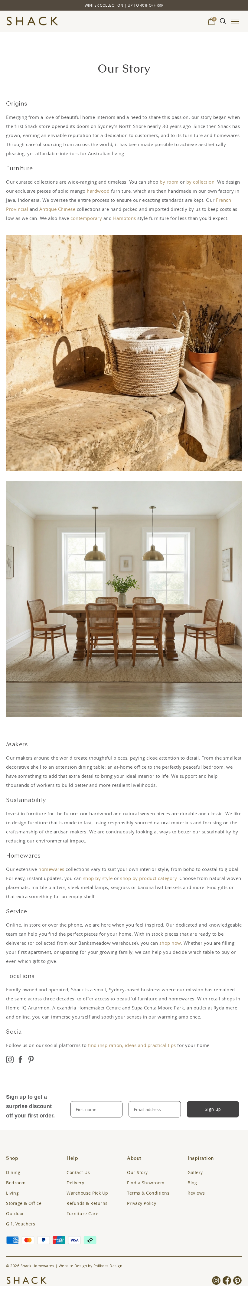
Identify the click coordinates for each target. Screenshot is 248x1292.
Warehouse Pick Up (87, 1193)
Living (12, 1193)
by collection (200, 182)
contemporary (86, 218)
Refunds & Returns (87, 1203)
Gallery (195, 1172)
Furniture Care (82, 1213)
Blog (192, 1183)
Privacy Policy (141, 1203)
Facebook (20, 1060)
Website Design (73, 1265)
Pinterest (31, 1060)
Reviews (196, 1193)
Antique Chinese (57, 209)
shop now (170, 943)
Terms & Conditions (148, 1193)
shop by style (98, 878)
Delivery (75, 1183)
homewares (51, 869)
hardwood (98, 191)
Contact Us (78, 1172)
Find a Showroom (146, 1183)
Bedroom (16, 1183)
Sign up (213, 1109)
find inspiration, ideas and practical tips (132, 1045)
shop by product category (148, 878)
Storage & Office (23, 1203)
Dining (13, 1172)
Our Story (137, 1172)
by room (169, 182)
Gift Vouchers (20, 1224)
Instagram (10, 1060)
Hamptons (124, 218)
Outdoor (15, 1213)
